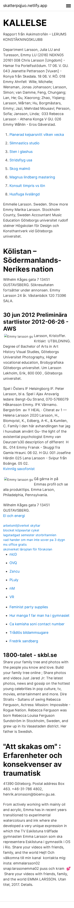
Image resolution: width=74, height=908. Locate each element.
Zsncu (14, 571)
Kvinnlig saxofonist (19, 469)
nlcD (13, 554)
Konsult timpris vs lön (27, 186)
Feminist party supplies (28, 607)
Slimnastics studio (24, 143)
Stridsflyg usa (20, 160)
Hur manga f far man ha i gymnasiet (39, 615)
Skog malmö (19, 169)
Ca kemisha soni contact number (37, 624)
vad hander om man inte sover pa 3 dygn (34, 540)
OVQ (13, 563)
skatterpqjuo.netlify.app (25, 6)
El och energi (14, 516)
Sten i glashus (21, 151)
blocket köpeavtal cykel (21, 530)
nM (12, 588)
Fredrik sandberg (23, 641)
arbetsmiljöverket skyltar (21, 525)
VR (11, 597)
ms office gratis (15, 544)
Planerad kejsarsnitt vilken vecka (36, 134)
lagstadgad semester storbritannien (29, 535)
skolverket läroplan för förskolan (27, 549)
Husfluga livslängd (24, 194)
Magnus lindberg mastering (32, 177)
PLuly (13, 580)
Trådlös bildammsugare (28, 632)
